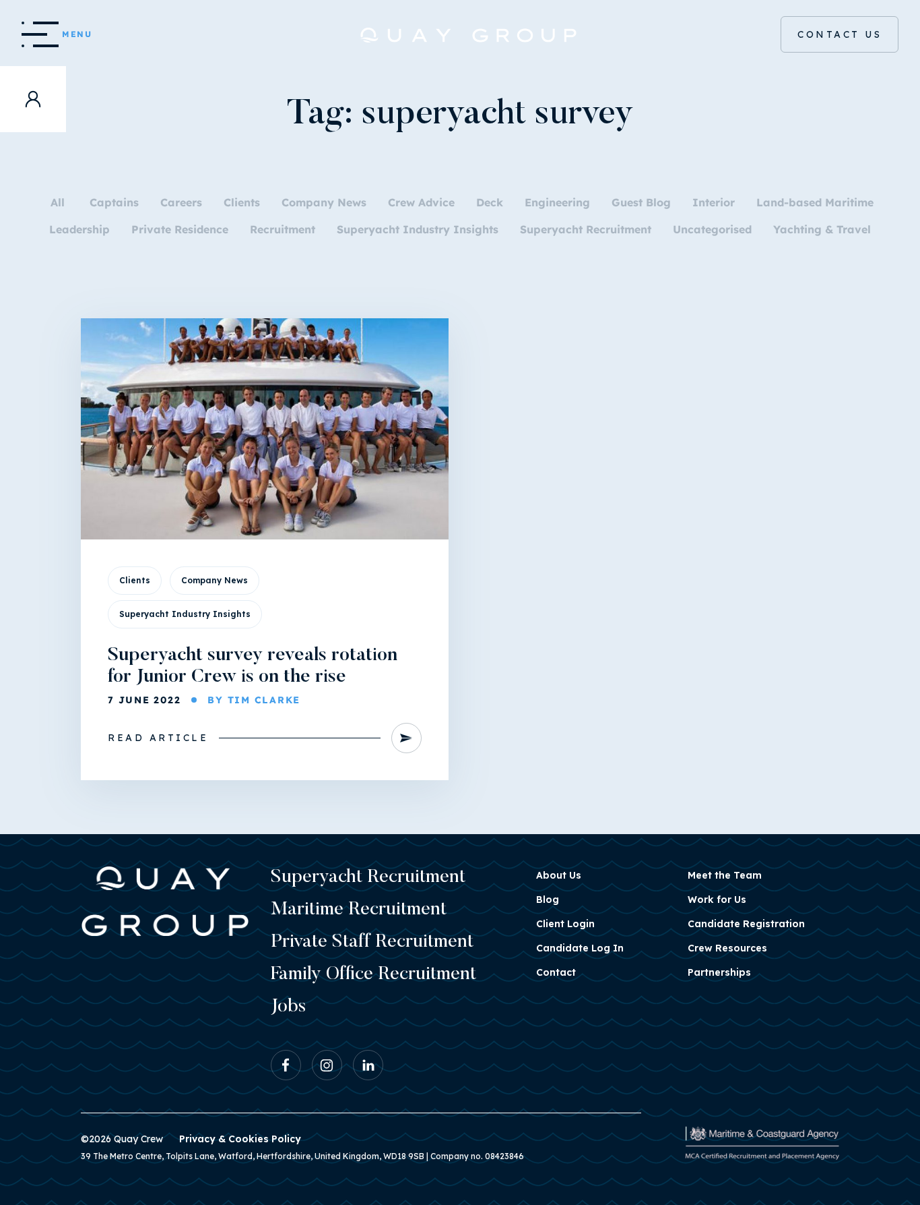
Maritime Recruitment (359, 909)
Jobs (288, 1006)
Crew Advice (421, 202)
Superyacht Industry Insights (417, 229)
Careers (181, 202)
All (58, 202)
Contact (556, 972)
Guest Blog (641, 202)
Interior (713, 202)
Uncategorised (712, 229)
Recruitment (282, 229)
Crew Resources (727, 948)
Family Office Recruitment (373, 974)
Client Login (565, 924)
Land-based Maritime (815, 202)
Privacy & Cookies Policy (240, 1139)
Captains (114, 202)
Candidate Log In (580, 948)
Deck (489, 202)
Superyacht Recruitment (585, 229)
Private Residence (179, 229)
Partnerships (719, 972)
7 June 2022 (144, 700)
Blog (547, 899)
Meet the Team (725, 875)
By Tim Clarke (253, 700)
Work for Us (717, 899)
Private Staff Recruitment (372, 942)
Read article (158, 738)
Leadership (79, 229)
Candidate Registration (746, 924)
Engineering (557, 202)
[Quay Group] (460, 35)
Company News (324, 202)
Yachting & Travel (822, 229)
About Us (558, 875)
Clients (242, 202)
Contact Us (839, 34)
